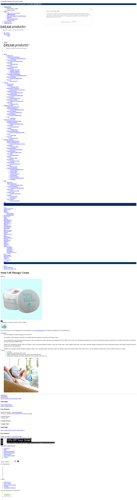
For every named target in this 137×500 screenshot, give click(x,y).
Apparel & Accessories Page (14, 121)
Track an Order (11, 20)
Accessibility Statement (6, 1)
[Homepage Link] (13, 30)
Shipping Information (9, 451)
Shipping (9, 17)
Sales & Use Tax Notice (10, 485)
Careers (6, 457)
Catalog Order (7, 7)
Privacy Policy (7, 483)
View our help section (6, 404)
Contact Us (6, 448)
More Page (9, 182)
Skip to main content (18, 1)
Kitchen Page (10, 84)
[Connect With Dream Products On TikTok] (18, 462)
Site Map (6, 486)
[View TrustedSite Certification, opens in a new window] (8, 496)
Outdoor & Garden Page (13, 106)
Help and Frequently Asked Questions (16, 16)
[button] (73, 21)
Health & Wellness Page (13, 141)
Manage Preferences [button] (65, 22)
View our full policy (17, 412)
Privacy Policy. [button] (58, 17)
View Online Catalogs (9, 455)
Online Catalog (11, 10)
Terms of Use (7, 482)
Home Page (10, 55)
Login (8, 35)
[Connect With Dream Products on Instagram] (15, 462)
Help (5, 11)
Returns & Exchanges (12, 18)
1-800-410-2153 (11, 14)
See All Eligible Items (38, 330)
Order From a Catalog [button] (12, 8)
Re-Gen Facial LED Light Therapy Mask (11, 398)
